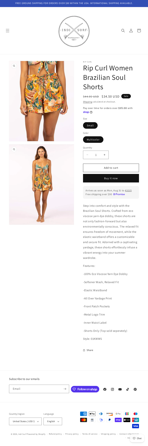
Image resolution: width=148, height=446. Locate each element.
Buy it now (111, 178)
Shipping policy (108, 434)
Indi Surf (22, 434)
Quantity (87, 147)
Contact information (129, 434)
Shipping (87, 101)
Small (90, 125)
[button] (8, 31)
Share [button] (90, 350)
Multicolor (93, 139)
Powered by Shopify (36, 434)
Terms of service (89, 434)
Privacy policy (72, 434)
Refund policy (55, 434)
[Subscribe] (65, 389)
